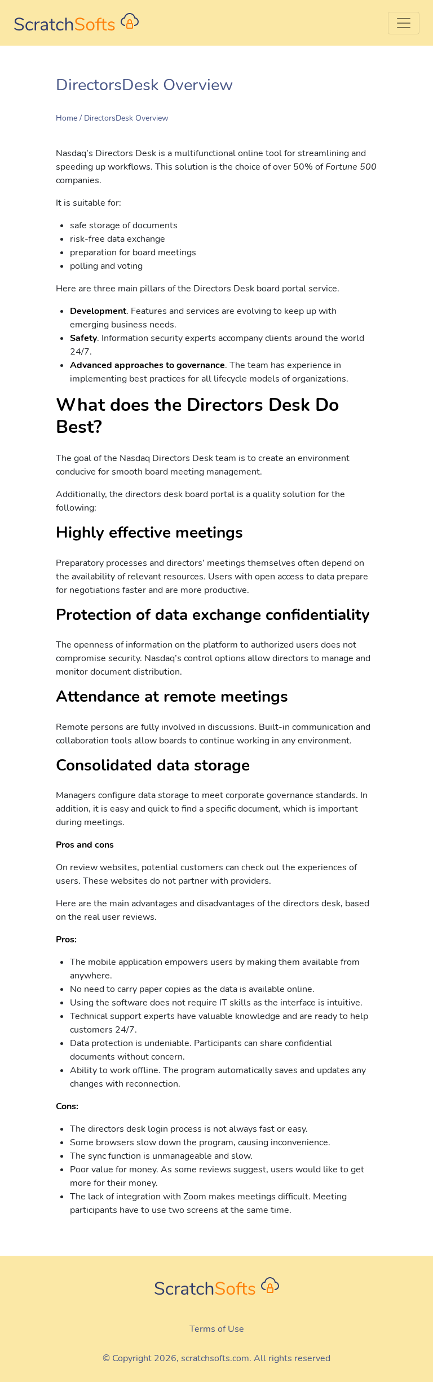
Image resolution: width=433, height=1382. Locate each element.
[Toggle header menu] (403, 23)
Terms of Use (216, 1329)
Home (66, 117)
